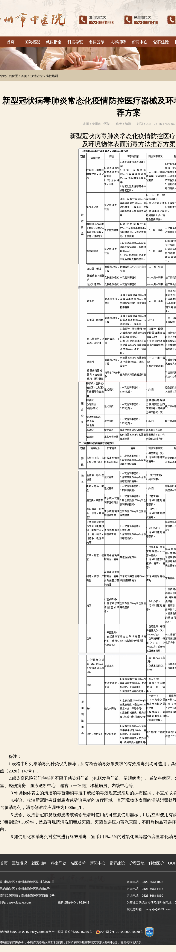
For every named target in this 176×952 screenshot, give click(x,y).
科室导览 (75, 42)
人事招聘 (118, 42)
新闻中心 (139, 42)
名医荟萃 (96, 42)
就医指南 (53, 42)
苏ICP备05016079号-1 (79, 931)
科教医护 (156, 863)
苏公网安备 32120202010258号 (121, 931)
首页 (11, 42)
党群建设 (161, 42)
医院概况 (32, 42)
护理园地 (136, 863)
